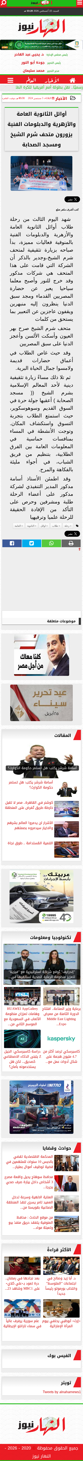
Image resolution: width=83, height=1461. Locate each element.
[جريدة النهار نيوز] (41, 897)
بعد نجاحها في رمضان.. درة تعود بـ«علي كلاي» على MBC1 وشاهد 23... (22, 1283)
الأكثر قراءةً (59, 1250)
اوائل (43, 525)
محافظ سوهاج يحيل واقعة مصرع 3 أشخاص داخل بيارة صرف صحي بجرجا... (28, 1182)
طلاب (55, 525)
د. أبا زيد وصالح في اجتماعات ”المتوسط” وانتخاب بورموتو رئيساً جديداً (61, 1285)
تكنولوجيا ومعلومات (50, 937)
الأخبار (61, 98)
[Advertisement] (49, 580)
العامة (18, 525)
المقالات (62, 735)
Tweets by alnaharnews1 (62, 1392)
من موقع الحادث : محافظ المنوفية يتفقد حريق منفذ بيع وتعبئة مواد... (31, 1223)
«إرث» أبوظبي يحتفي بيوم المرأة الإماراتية (61, 1323)
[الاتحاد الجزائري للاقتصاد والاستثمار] (41, 704)
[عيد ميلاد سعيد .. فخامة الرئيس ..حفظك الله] (41, 656)
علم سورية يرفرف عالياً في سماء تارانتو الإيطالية (22, 1323)
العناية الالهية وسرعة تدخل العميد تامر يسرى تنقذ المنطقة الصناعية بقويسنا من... (29, 1203)
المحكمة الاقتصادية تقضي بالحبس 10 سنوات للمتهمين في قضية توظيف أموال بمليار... (29, 1162)
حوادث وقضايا (57, 1148)
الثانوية (30, 525)
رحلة (66, 525)
